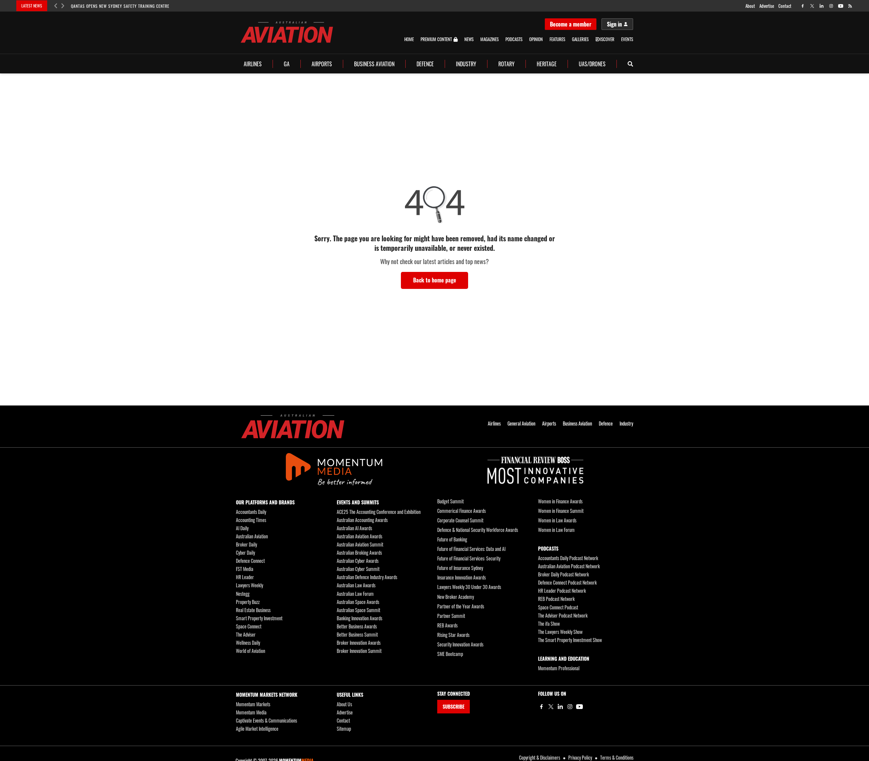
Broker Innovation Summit (359, 650)
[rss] (850, 5)
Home (409, 39)
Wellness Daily (248, 642)
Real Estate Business (253, 609)
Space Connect (248, 626)
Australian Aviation (252, 536)
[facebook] (802, 5)
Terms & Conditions (616, 757)
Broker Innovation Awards (359, 642)
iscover (607, 39)
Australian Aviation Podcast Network (569, 566)
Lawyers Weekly (249, 585)
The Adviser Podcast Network (563, 615)
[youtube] (840, 5)
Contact (784, 5)
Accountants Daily (251, 511)
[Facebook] (541, 706)
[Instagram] (570, 706)
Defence (425, 64)
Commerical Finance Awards (461, 510)
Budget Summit (450, 501)
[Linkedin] (560, 706)
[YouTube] (579, 706)
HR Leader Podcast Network (562, 590)
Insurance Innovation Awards (461, 577)
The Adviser (246, 634)
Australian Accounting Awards (362, 519)
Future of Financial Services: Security (468, 558)
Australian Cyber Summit (358, 568)
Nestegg (242, 593)
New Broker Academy (455, 596)
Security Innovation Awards (460, 644)
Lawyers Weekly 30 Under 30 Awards (469, 586)
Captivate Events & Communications (266, 720)
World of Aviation (250, 650)
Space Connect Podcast (558, 607)
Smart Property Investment (259, 618)
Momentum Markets (253, 704)
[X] (551, 706)
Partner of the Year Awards (460, 606)
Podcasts (513, 39)
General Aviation (521, 423)
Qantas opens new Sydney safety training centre (120, 6)
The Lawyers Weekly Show (560, 631)
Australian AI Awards (354, 528)
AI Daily (242, 528)
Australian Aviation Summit (360, 544)
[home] (287, 32)
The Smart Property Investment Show (570, 639)
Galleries (580, 39)
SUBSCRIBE (453, 706)
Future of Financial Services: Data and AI (471, 548)
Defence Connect (250, 560)
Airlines (253, 64)
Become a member (570, 24)
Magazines (489, 39)
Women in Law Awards (557, 520)
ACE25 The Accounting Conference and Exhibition (379, 511)
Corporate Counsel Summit (460, 520)
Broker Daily (246, 544)
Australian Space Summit (358, 609)
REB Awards (447, 625)
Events (627, 39)
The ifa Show (549, 623)
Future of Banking (452, 539)
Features (557, 39)
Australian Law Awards (356, 585)
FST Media (244, 568)
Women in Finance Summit (561, 510)
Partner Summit (451, 615)
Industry (466, 64)
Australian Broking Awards (359, 552)
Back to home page (434, 280)
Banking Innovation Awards (359, 618)
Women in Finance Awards (560, 501)
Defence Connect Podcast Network (567, 582)
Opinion (536, 39)
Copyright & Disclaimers (539, 757)
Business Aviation (374, 64)
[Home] (293, 426)
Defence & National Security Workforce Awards (477, 529)
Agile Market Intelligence (257, 728)
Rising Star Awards (453, 634)
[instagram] (831, 5)
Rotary (506, 64)
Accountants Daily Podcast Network (568, 557)
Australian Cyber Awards (357, 560)
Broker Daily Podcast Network (563, 574)
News (469, 39)
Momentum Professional (558, 668)
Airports (322, 64)
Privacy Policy (580, 757)
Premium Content (436, 39)
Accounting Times (251, 519)
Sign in (614, 24)
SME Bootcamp (450, 653)
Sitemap (344, 728)
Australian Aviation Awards (359, 536)
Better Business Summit (357, 634)
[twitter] (812, 5)
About (750, 5)
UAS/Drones (592, 64)
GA (287, 64)
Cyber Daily (245, 552)
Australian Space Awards (358, 601)
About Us (344, 704)
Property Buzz (248, 601)
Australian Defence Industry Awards (367, 577)
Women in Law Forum (556, 529)
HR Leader (245, 577)
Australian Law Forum (355, 593)
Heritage (547, 64)
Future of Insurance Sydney (460, 567)
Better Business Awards (357, 626)
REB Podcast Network (556, 598)
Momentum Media (251, 712)
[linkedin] (821, 5)
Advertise (766, 5)
